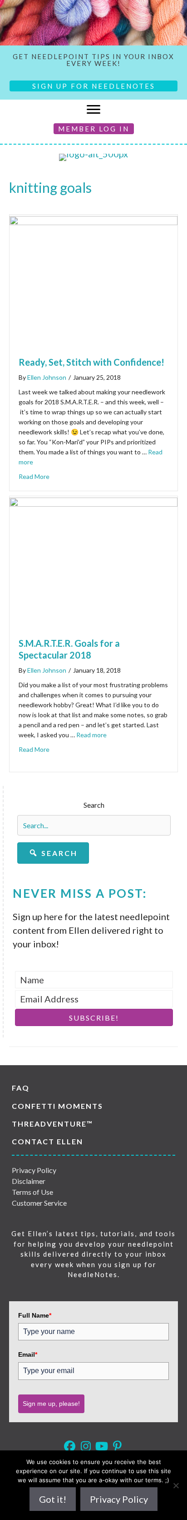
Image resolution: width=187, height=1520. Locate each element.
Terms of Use (32, 1192)
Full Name (34, 1315)
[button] (53, 853)
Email (27, 1354)
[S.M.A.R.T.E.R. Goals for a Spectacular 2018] (93, 503)
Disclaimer (28, 1181)
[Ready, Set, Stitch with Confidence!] (93, 221)
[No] (175, 1485)
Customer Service (39, 1202)
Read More (34, 476)
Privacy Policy (34, 1170)
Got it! (52, 1499)
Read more (91, 735)
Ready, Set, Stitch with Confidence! (91, 362)
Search (94, 804)
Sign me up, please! (51, 1403)
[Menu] (93, 109)
